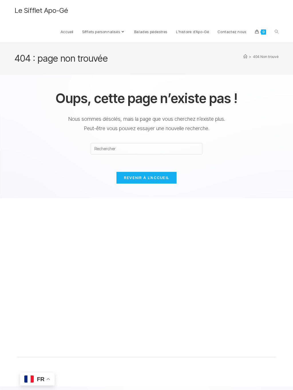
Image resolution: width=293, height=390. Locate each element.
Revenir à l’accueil (146, 177)
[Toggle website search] (276, 31)
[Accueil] (245, 56)
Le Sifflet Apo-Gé (41, 10)
